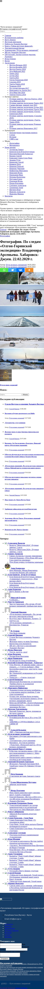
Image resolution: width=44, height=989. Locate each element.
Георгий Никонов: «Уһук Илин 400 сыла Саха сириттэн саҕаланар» (25, 559)
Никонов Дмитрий (16, 169)
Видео (7, 61)
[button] (9, 278)
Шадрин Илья (15, 190)
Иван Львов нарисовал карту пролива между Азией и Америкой (24, 794)
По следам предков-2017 (19, 88)
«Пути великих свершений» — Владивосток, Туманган (21, 624)
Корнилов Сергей (16, 162)
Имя (2, 942)
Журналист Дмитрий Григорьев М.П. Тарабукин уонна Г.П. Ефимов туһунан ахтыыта (25, 766)
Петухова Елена (15, 179)
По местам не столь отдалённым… (23, 661)
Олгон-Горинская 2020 (18, 80)
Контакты (9, 196)
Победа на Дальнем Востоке (16, 44)
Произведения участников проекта (23, 133)
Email (3, 949)
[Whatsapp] (4, 270)
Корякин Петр (15, 164)
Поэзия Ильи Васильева (19, 656)
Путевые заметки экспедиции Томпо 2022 (26, 103)
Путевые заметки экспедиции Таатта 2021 (26, 109)
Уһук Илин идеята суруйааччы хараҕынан (26, 562)
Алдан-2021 (14, 76)
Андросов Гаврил (16, 150)
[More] (29, 270)
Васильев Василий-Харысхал (21, 154)
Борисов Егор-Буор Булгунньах (22, 152)
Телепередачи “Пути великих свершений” (21, 50)
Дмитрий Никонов (14, 495)
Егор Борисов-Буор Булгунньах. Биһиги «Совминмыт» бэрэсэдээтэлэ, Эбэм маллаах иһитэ (25, 579)
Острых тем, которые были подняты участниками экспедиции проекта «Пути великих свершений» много (25, 698)
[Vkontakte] (20, 270)
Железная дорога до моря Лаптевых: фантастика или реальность (23, 643)
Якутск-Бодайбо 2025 (18, 67)
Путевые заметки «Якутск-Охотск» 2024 (25, 99)
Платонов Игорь (16, 181)
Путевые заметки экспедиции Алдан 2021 (26, 107)
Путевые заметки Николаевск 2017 (23, 128)
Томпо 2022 (14, 74)
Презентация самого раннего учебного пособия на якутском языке (24, 758)
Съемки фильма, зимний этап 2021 (23, 105)
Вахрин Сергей (15, 156)
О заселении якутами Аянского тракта (24, 776)
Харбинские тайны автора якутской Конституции (21, 509)
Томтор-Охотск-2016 (17, 95)
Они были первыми (17, 633)
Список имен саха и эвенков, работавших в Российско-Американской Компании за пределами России (26, 888)
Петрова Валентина (17, 177)
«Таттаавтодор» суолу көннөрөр (15, 423)
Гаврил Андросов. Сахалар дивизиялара (25, 556)
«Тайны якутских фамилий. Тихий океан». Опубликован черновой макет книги (26, 876)
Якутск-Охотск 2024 (17, 69)
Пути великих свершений (16, 265)
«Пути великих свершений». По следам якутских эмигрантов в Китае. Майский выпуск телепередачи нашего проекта (20, 972)
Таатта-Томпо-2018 (17, 84)
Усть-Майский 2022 (17, 71)
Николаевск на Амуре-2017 (20, 90)
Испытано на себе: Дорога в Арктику (16, 529)
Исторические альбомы (14, 38)
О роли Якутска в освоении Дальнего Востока (24, 404)
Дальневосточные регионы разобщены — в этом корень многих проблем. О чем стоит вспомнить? (26, 692)
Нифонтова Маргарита (18, 171)
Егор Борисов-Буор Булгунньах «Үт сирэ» (26, 587)
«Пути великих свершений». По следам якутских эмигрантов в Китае (25, 615)
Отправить (4, 959)
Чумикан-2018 (15, 86)
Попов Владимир (16, 183)
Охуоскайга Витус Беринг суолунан (23, 871)
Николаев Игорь (16, 173)
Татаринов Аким (16, 188)
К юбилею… (14, 600)
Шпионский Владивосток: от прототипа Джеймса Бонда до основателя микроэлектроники (25, 684)
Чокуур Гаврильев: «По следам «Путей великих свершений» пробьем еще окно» (25, 605)
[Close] (1, 1)
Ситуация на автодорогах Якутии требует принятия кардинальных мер (26, 842)
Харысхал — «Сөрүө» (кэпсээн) (22, 677)
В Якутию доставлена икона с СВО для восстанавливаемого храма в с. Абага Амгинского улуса (25, 753)
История (12, 137)
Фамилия (25, 947)
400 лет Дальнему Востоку (15, 52)
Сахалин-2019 (15, 82)
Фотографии (14, 143)
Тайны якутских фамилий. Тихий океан (25, 881)
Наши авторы (10, 147)
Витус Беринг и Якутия (18, 592)
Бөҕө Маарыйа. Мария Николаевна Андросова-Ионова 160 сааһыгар (23, 571)
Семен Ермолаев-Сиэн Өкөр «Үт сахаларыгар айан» (22, 821)
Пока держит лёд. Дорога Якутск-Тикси (17, 500)
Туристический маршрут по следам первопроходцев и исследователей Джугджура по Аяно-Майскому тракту (24, 807)
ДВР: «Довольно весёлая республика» (24, 732)
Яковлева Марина (16, 194)
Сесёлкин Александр (17, 185)
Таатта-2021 (14, 78)
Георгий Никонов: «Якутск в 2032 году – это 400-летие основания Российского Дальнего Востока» (25, 799)
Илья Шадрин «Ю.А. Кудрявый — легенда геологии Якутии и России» (26, 851)
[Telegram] (12, 270)
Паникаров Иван (16, 175)
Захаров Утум (14, 160)
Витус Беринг (10, 40)
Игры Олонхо (10, 59)
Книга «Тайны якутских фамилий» (19, 46)
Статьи (12, 135)
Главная (8, 35)
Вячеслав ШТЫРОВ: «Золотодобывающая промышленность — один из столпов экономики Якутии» (26, 705)
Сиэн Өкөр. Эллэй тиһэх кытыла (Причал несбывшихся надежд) (26, 825)
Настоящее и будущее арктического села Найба (20, 413)
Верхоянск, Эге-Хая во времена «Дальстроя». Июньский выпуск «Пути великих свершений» (25, 745)
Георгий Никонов (14, 409)
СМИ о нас (13, 139)
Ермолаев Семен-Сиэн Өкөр (20, 158)
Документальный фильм (14, 48)
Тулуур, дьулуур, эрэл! (18, 652)
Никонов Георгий (16, 166)
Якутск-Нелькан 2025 (18, 65)
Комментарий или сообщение (12, 952)
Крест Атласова (15, 879)
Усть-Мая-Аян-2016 (17, 93)
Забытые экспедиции (17, 784)
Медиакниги (14, 145)
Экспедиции (10, 63)
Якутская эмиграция (13, 42)
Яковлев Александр (17, 192)
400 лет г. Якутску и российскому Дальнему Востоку (22, 647)
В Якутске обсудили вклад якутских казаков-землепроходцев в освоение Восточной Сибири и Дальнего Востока (21, 968)
